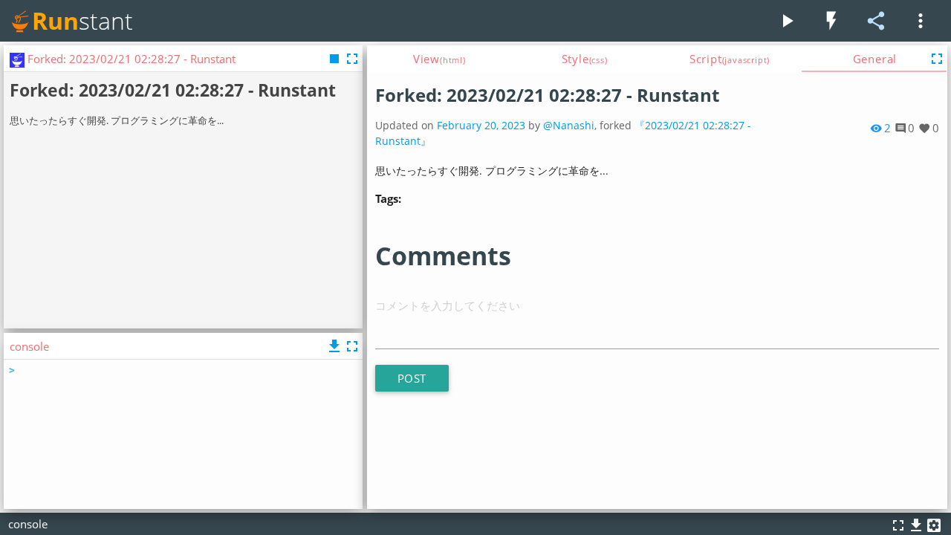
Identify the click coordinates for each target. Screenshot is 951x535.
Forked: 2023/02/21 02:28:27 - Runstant (547, 94)
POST (411, 378)
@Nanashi (568, 125)
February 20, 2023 (481, 125)
